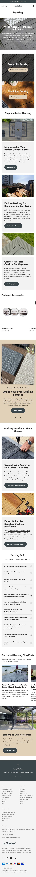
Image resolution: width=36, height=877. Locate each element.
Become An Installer (7, 816)
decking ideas (20, 270)
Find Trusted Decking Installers (16, 485)
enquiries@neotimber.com (13, 837)
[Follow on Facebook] (3, 858)
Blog (3, 803)
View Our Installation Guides (15, 544)
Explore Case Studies (13, 226)
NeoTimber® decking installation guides (19, 531)
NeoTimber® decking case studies (18, 210)
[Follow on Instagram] (7, 858)
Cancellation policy (23, 872)
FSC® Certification (7, 793)
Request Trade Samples (8, 814)
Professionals (5, 809)
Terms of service (5, 872)
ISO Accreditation (6, 795)
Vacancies (4, 799)
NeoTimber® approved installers (20, 472)
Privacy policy (5, 870)
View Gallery (11, 167)
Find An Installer (24, 799)
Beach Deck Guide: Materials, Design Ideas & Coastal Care (14, 685)
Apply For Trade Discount (8, 812)
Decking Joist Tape (7, 329)
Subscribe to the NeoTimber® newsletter (13, 848)
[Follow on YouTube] (11, 858)
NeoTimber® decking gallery (14, 156)
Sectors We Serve (6, 818)
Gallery (3, 801)
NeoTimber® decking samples (14, 399)
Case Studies (5, 797)
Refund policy (14, 872)
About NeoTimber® (7, 789)
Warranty (22, 801)
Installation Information (26, 797)
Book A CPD (5, 820)
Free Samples (23, 793)
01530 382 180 (9, 834)
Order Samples (18, 410)
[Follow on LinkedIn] (15, 858)
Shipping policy (23, 870)
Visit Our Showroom (7, 791)
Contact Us (22, 789)
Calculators (22, 791)
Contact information (14, 870)
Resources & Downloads (26, 795)
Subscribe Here (10, 750)
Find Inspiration (11, 284)
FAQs (21, 803)
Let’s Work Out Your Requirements (18, 1)
